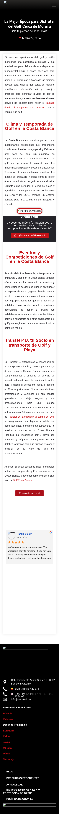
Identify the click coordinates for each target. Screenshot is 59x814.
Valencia (8, 719)
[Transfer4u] (11, 5)
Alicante (7, 713)
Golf (44, 31)
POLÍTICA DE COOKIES (19, 799)
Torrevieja (8, 759)
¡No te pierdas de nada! (26, 31)
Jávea (6, 742)
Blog (9, 771)
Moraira (7, 748)
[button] (54, 5)
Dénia (6, 753)
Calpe (6, 736)
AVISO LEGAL (14, 784)
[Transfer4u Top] (25, 660)
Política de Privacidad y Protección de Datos (21, 791)
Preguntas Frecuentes (22, 778)
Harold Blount (24, 534)
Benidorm (8, 730)
